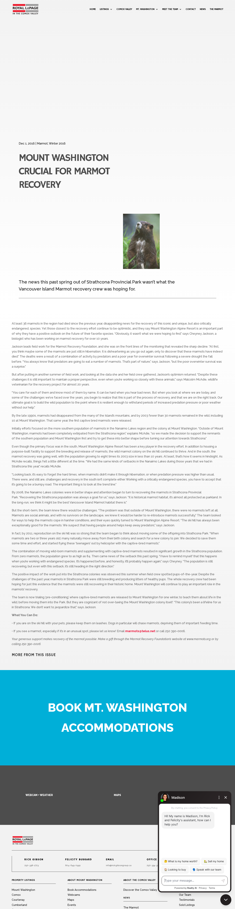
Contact (191, 9)
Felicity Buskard (78, 859)
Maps (117, 795)
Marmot (42, 143)
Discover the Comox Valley (140, 889)
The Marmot (216, 9)
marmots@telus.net (140, 631)
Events (72, 904)
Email (110, 859)
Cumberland (19, 904)
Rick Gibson (34, 859)
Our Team (185, 894)
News (203, 9)
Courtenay (18, 899)
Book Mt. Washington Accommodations (117, 717)
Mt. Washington (145, 9)
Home (93, 9)
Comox (16, 894)
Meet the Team (170, 9)
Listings (104, 9)
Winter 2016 (57, 143)
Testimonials (187, 899)
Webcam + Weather (39, 795)
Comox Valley (124, 9)
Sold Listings (187, 904)
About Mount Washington (85, 880)
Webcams (74, 894)
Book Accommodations (82, 889)
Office (152, 859)
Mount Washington (23, 889)
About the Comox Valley (139, 880)
